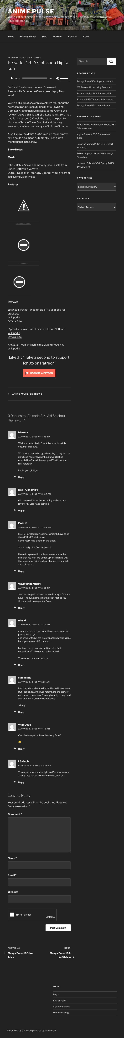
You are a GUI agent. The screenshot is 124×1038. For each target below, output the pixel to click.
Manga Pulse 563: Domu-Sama (93, 105)
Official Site (15, 321)
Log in (56, 994)
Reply (21, 477)
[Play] (12, 78)
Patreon (57, 36)
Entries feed (59, 1000)
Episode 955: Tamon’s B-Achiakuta (95, 99)
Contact (72, 36)
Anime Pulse (31, 11)
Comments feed (61, 1006)
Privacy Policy (28, 36)
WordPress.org (61, 1012)
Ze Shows (36, 394)
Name (12, 858)
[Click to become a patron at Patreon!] (39, 377)
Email (12, 875)
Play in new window (30, 87)
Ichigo (37, 58)
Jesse (80, 144)
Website (13, 892)
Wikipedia (14, 317)
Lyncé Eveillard (85, 124)
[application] (39, 78)
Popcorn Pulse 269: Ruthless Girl (94, 93)
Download (50, 87)
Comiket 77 (23, 263)
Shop (44, 36)
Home (11, 36)
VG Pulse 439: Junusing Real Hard (94, 87)
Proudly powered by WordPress (40, 1030)
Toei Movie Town (23, 224)
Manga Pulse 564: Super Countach (95, 81)
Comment (15, 814)
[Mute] (57, 78)
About (86, 36)
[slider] (64, 78)
